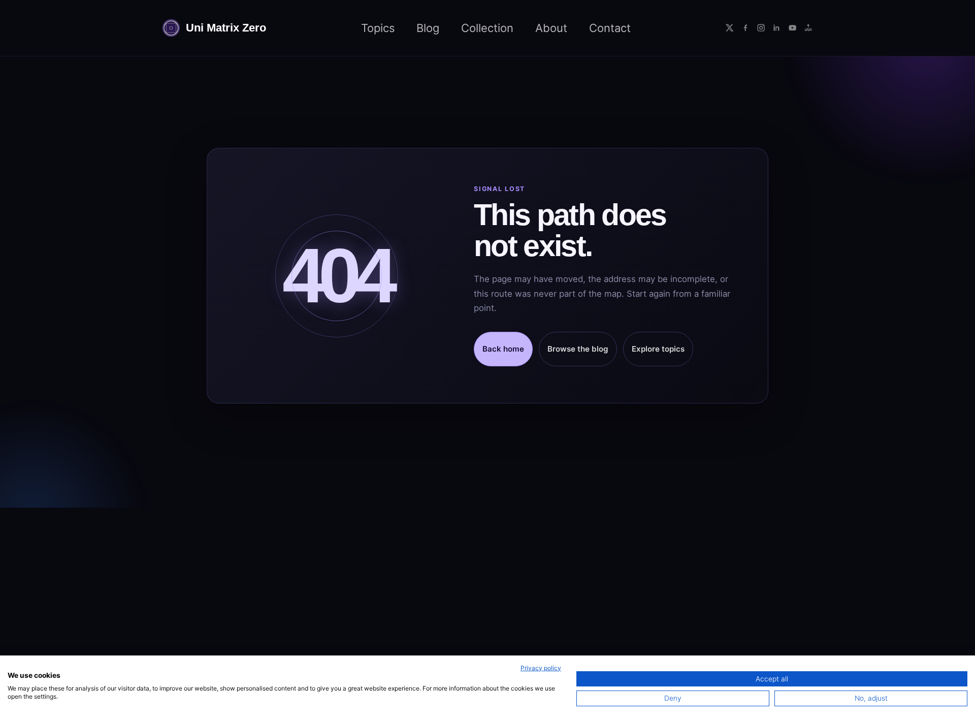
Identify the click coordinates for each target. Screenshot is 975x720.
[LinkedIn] (776, 27)
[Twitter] (729, 27)
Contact (610, 28)
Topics (378, 28)
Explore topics (658, 349)
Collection (487, 28)
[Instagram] (761, 27)
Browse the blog (577, 349)
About (551, 28)
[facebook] (745, 27)
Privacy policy (541, 668)
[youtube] (792, 27)
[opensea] (808, 27)
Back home (503, 349)
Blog (427, 28)
